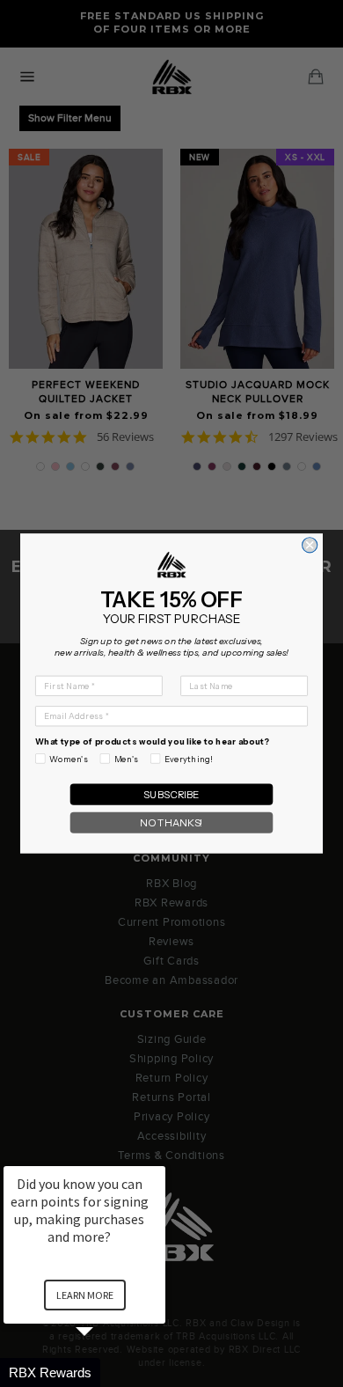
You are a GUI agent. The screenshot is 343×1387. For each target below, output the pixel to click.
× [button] (157, 1154)
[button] (105, 1372)
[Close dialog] (310, 545)
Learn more (84, 1295)
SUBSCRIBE (171, 795)
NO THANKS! (171, 823)
